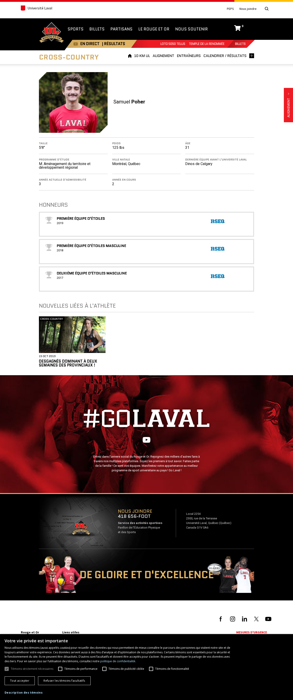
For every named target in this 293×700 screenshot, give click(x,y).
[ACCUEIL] (130, 55)
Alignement (288, 105)
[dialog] (146, 667)
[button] (24, 693)
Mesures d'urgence (251, 632)
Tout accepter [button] (19, 681)
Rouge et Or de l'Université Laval (51, 33)
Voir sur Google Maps (80, 528)
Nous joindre (248, 9)
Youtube (75, 44)
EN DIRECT (90, 43)
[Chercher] (266, 8)
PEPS (230, 9)
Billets (240, 44)
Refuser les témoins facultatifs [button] (64, 681)
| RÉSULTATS (113, 43)
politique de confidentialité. (118, 661)
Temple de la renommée (207, 44)
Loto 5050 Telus (172, 44)
